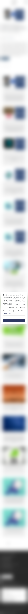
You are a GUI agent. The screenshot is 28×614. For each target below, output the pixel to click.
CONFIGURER (8, 317)
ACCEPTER (14, 320)
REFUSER (20, 317)
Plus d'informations (7, 313)
